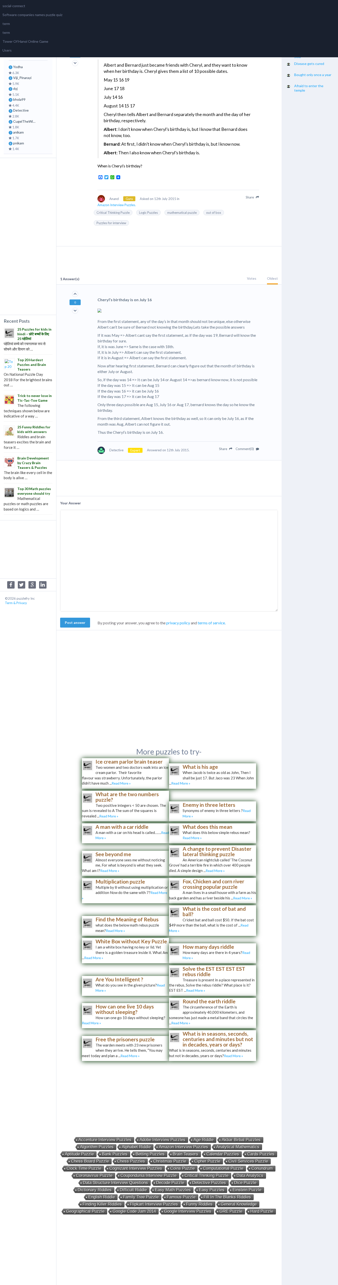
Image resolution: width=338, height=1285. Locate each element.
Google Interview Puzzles (187, 1211)
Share (250, 197)
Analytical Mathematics (237, 1147)
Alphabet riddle (136, 1147)
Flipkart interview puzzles (154, 1204)
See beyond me (113, 854)
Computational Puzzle (223, 1168)
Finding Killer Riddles (102, 1204)
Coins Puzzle (182, 1168)
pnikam (18, 143)
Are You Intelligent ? (119, 979)
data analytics (250, 1175)
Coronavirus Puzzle (94, 1175)
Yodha (18, 67)
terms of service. (212, 622)
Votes (251, 278)
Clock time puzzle (84, 1168)
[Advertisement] (28, 236)
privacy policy (178, 622)
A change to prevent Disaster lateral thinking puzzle (217, 851)
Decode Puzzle (170, 1182)
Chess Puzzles (131, 1161)
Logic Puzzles (148, 213)
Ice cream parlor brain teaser (129, 761)
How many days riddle (208, 947)
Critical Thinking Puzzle (113, 213)
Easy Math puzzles (173, 1189)
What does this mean (207, 827)
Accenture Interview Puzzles (104, 1139)
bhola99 (19, 99)
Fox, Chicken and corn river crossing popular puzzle (213, 884)
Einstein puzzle (247, 1189)
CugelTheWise (24, 121)
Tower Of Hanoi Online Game (25, 41)
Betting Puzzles (150, 1154)
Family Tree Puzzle (141, 1197)
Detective (21, 110)
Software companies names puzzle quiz (32, 15)
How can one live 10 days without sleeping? (125, 1009)
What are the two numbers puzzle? (127, 797)
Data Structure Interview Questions (115, 1182)
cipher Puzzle (207, 1161)
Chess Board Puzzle (90, 1161)
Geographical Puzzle (85, 1211)
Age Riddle (203, 1139)
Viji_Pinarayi (22, 78)
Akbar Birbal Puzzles (241, 1139)
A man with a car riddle (122, 827)
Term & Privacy (16, 603)
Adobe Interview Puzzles (162, 1139)
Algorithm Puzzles (97, 1147)
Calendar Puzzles (222, 1154)
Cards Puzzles (260, 1154)
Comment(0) (245, 449)
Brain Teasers (185, 1154)
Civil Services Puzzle (248, 1161)
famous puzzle (181, 1197)
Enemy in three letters (209, 805)
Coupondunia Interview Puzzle (148, 1175)
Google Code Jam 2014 (134, 1211)
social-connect (13, 6)
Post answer (75, 622)
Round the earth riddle (209, 1001)
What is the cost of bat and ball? (214, 911)
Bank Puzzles (114, 1154)
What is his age (200, 767)
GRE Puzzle (230, 1211)
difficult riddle (133, 1189)
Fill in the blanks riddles (227, 1197)
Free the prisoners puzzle (125, 1039)
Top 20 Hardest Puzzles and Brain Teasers (31, 364)
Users (7, 50)
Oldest (272, 278)
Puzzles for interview (111, 223)
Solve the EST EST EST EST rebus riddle (214, 971)
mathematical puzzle (182, 213)
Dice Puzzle (245, 1182)
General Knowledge (239, 1204)
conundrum (262, 1168)
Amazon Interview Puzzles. (116, 205)
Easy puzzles (211, 1189)
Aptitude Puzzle (79, 1154)
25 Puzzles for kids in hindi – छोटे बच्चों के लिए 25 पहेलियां (34, 334)
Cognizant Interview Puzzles (135, 1168)
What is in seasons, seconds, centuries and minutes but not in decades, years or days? (218, 1039)
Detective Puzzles (209, 1182)
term (6, 23)
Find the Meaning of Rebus (127, 919)
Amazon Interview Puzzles (183, 1147)
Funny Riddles (199, 1204)
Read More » (121, 783)
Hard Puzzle (261, 1211)
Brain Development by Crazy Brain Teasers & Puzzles (33, 463)
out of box (213, 213)
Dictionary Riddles (95, 1189)
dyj (15, 88)
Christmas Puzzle (169, 1161)
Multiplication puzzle (120, 881)
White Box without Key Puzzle (131, 941)
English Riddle (101, 1197)
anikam (18, 132)
